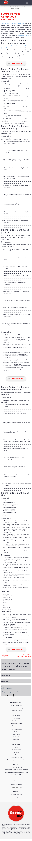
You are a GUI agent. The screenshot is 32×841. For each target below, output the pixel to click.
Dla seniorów (16, 742)
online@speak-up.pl (16, 794)
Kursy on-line (16, 718)
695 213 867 (16, 780)
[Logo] (16, 820)
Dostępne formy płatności (17, 774)
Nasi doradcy (16, 752)
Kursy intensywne (16, 715)
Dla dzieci (16, 732)
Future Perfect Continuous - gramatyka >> (24, 656)
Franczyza (16, 797)
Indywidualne (16, 713)
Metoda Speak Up (16, 749)
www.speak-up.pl (23, 35)
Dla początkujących (16, 705)
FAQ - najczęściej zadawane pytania (16, 760)
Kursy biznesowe (16, 720)
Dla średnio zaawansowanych (16, 708)
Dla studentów (16, 737)
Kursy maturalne (16, 726)
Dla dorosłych (16, 739)
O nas (16, 747)
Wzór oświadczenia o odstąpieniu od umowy (16, 772)
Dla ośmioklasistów (16, 729)
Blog (16, 754)
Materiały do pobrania (16, 757)
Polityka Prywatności (16, 767)
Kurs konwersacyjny (16, 723)
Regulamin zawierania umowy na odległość (16, 769)
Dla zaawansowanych (16, 710)
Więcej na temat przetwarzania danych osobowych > (15, 692)
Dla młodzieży (16, 734)
